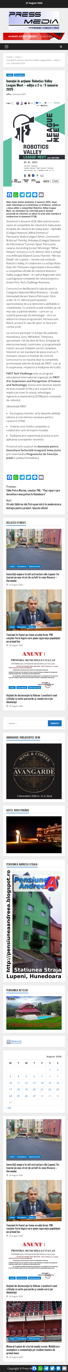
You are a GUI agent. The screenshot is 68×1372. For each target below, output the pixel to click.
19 (26, 1089)
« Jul (8, 1107)
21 (42, 1089)
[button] (6, 46)
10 (10, 1083)
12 (26, 1083)
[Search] (61, 47)
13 (34, 1083)
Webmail (16, 1041)
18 (18, 1089)
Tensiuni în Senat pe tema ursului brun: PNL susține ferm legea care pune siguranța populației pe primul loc (34, 610)
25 (18, 1096)
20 (34, 1089)
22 (49, 1089)
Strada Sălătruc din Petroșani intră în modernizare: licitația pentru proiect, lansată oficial (34, 504)
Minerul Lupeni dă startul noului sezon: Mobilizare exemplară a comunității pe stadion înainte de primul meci (34, 1321)
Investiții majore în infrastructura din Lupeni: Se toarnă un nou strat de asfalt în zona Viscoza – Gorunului (34, 549)
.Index (9, 75)
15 (49, 1083)
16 (57, 1083)
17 (10, 1089)
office (9, 94)
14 (42, 1083)
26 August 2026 (16, 584)
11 (18, 1083)
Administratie (34, 566)
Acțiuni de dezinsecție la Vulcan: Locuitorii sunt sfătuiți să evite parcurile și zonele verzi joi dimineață (34, 670)
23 (57, 1089)
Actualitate (19, 75)
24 (10, 1096)
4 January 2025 (19, 94)
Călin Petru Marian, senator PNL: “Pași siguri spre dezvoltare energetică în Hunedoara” (33, 490)
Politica (32, 627)
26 (26, 1096)
